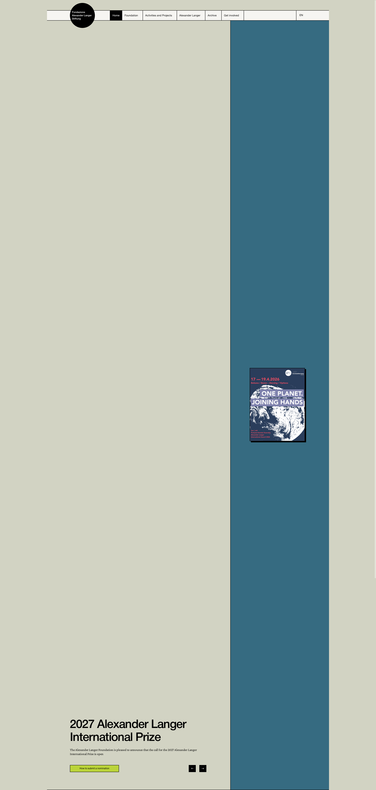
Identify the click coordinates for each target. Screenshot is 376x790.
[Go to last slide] (192, 768)
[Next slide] (202, 768)
